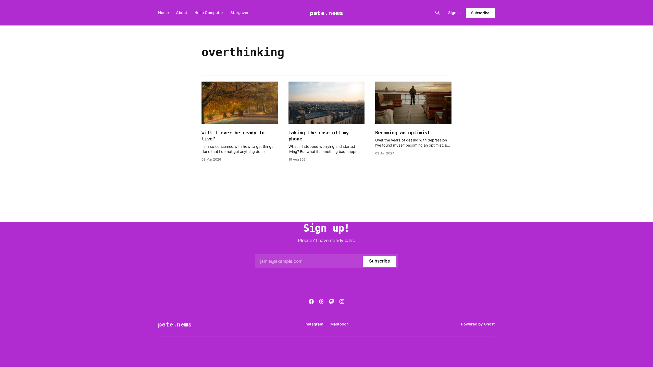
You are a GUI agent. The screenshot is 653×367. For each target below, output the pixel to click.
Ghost (489, 324)
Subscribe (480, 12)
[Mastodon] (331, 301)
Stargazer (239, 12)
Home (163, 12)
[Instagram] (341, 301)
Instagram (314, 324)
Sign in (454, 12)
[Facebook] (311, 301)
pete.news (326, 12)
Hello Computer (208, 12)
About (181, 12)
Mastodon (339, 324)
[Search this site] (437, 13)
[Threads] (321, 301)
